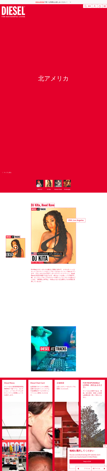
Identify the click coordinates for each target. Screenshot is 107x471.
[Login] (94, 6)
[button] (53, 2)
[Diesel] (13, 11)
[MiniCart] (99, 6)
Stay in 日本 (87, 461)
